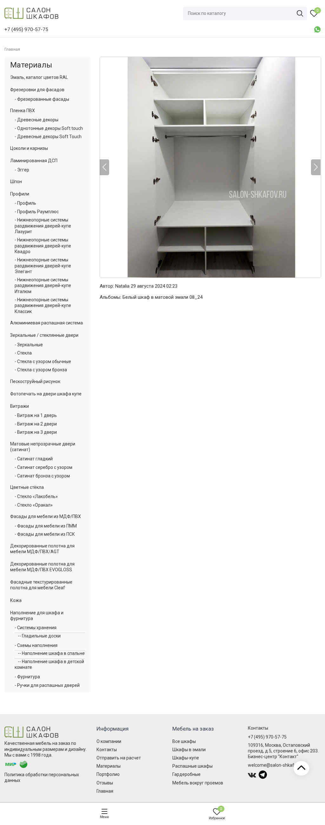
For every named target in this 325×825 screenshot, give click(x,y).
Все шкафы (184, 741)
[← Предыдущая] (104, 167)
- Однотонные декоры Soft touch (49, 128)
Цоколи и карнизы (29, 148)
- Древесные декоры (36, 119)
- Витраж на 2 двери (36, 423)
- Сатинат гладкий (34, 458)
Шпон (16, 181)
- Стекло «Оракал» (34, 505)
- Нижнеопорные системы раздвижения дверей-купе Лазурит (43, 225)
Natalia (122, 286)
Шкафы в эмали (189, 749)
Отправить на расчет (118, 757)
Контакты (106, 749)
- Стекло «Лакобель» (36, 496)
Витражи (19, 406)
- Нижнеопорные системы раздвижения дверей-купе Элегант (43, 265)
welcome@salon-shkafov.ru (276, 765)
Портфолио (108, 774)
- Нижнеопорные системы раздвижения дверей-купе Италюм (43, 285)
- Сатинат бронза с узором (42, 475)
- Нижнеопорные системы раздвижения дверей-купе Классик (43, 305)
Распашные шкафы (192, 766)
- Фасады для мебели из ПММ (46, 525)
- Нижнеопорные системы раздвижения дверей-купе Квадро (43, 245)
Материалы (31, 65)
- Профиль (25, 203)
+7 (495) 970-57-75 (267, 736)
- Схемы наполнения (36, 645)
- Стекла (23, 352)
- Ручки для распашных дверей (47, 685)
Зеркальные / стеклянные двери (44, 335)
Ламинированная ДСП (33, 160)
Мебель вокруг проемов (197, 782)
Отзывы (104, 782)
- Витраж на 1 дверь (36, 415)
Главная (104, 791)
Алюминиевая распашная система (46, 322)
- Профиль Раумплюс (37, 211)
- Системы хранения (35, 627)
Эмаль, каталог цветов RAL (39, 77)
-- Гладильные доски (39, 635)
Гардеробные (186, 774)
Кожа (16, 600)
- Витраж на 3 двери (36, 432)
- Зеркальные (29, 344)
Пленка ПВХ (22, 110)
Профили (19, 193)
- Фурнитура (27, 676)
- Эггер (22, 169)
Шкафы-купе (185, 757)
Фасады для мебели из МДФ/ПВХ (45, 516)
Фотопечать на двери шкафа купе (46, 393)
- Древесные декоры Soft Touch (48, 136)
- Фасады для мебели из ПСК (45, 534)
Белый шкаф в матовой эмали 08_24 (162, 297)
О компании (108, 741)
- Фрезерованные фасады (42, 99)
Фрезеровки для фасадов (37, 89)
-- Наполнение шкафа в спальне (51, 653)
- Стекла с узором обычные (43, 361)
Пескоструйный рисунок (35, 381)
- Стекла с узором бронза (41, 369)
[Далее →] (210, 167)
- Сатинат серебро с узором (43, 467)
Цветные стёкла (27, 487)
